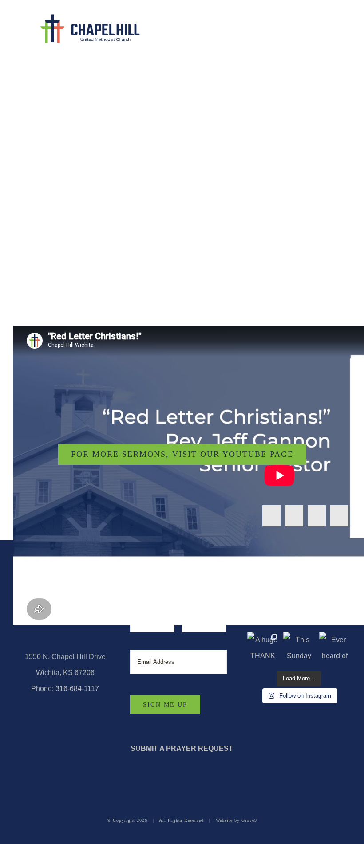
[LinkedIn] (316, 516)
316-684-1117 (77, 688)
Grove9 (249, 820)
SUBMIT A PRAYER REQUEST (182, 748)
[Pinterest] (339, 516)
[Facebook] (271, 516)
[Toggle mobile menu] (344, 24)
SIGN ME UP (165, 704)
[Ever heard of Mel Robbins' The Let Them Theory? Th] (335, 647)
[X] (294, 516)
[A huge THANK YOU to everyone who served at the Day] (263, 647)
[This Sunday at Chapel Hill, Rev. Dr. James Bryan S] (299, 647)
